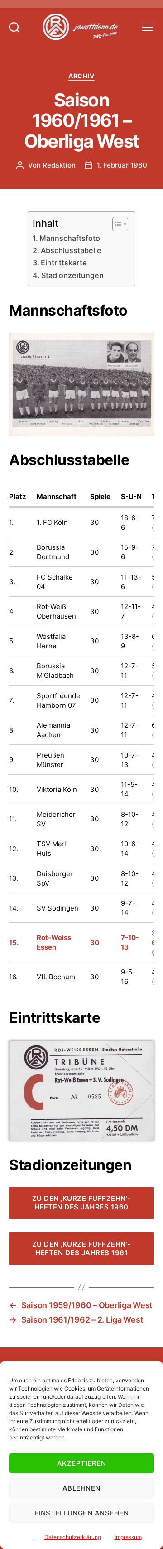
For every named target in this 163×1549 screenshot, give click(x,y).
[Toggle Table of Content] (115, 224)
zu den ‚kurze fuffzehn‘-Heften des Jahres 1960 (81, 1202)
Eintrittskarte (64, 262)
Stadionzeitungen (72, 275)
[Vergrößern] (142, 344)
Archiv (81, 76)
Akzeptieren (81, 1463)
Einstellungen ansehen (81, 1513)
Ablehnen (81, 1488)
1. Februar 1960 (122, 165)
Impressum (128, 1537)
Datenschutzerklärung (72, 1537)
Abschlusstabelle (71, 250)
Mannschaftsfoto (69, 238)
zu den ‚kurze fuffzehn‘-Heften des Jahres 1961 (81, 1248)
